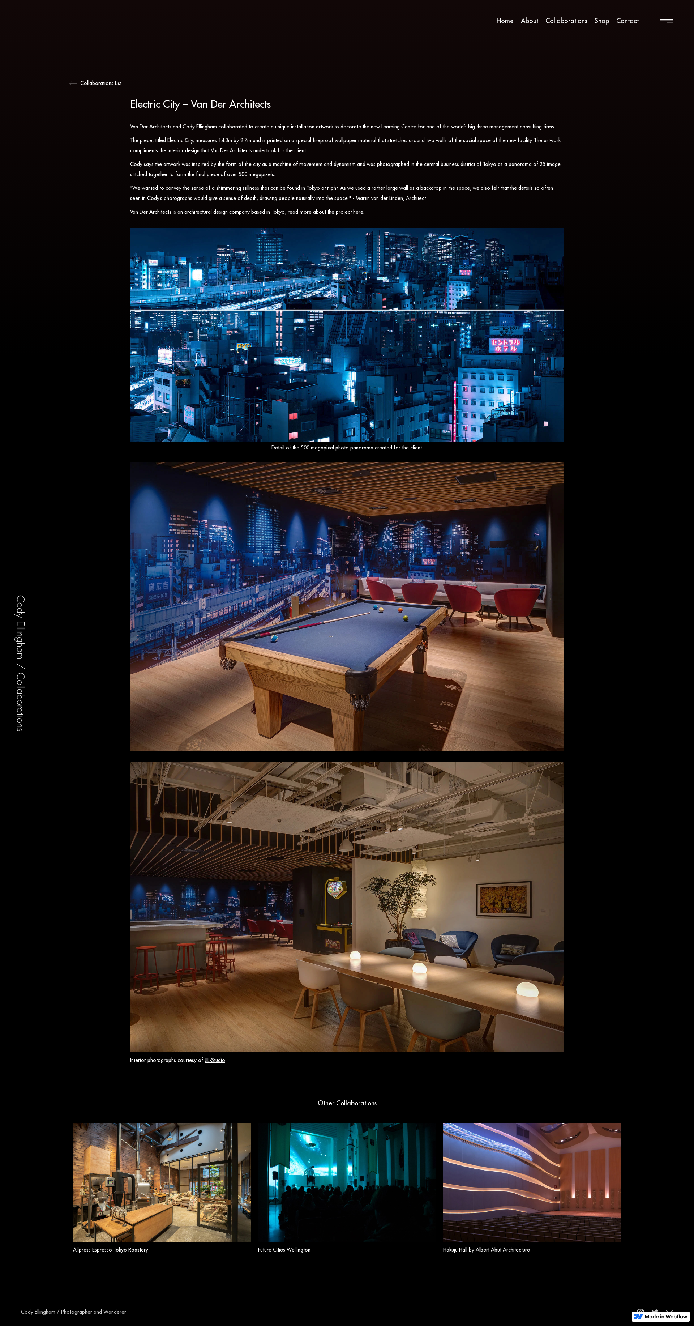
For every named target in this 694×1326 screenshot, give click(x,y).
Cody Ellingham (200, 126)
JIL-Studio (215, 1060)
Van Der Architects (150, 126)
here (358, 212)
